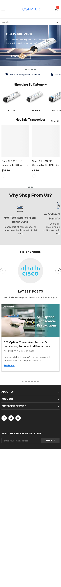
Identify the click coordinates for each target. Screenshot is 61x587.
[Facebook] (4, 418)
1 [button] (26, 69)
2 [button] (29, 69)
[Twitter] (11, 418)
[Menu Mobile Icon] (3, 9)
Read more (9, 365)
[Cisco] (30, 270)
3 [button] (32, 69)
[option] (30, 45)
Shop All (55, 121)
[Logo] (31, 9)
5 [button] (35, 381)
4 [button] (35, 69)
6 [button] (38, 381)
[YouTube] (18, 418)
